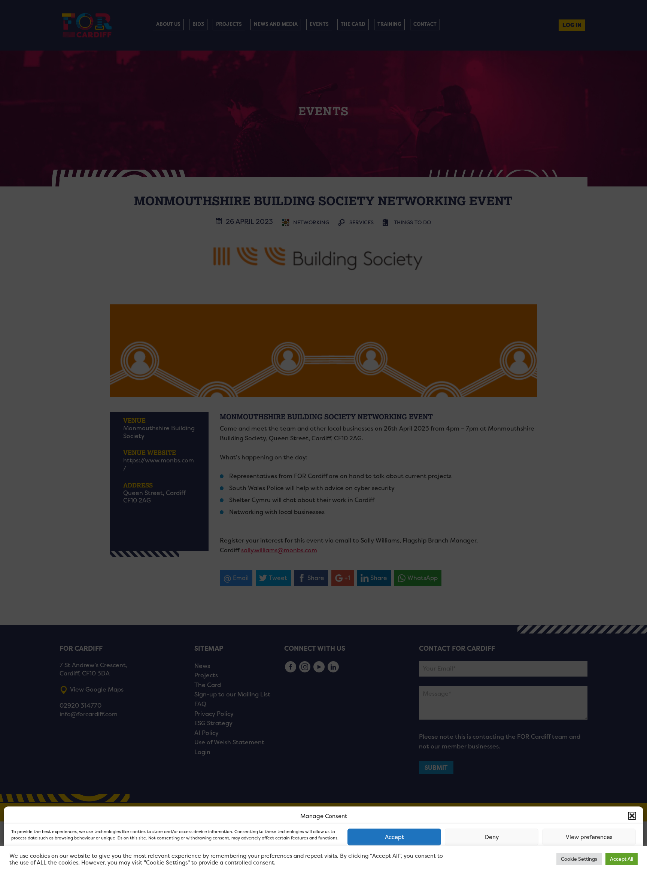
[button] (632, 816)
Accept (394, 837)
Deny (492, 837)
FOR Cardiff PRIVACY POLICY (40, 858)
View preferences (589, 837)
